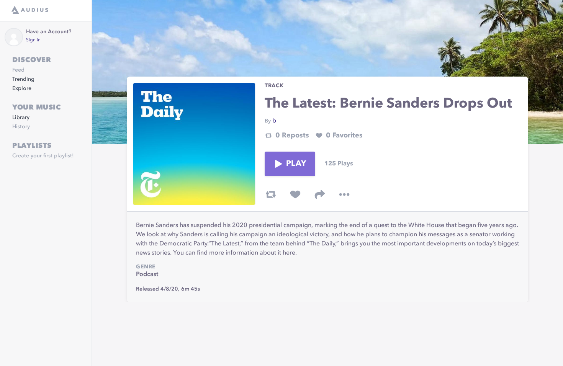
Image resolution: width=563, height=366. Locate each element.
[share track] (320, 194)
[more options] (344, 194)
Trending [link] (23, 79)
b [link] (274, 121)
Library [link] (20, 117)
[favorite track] (295, 194)
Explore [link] (21, 88)
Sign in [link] (33, 40)
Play (296, 164)
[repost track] (271, 194)
